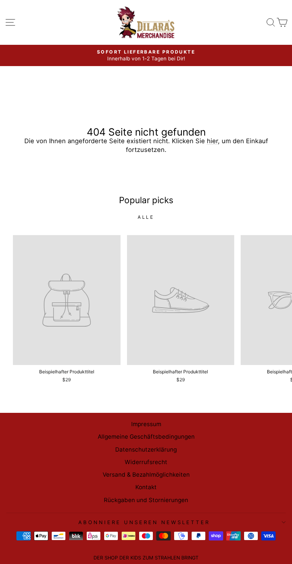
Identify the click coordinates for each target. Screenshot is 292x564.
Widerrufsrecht (146, 462)
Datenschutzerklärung (146, 449)
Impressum (146, 424)
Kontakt (146, 487)
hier (212, 141)
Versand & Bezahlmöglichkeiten (146, 474)
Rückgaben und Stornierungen (146, 500)
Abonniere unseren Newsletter (143, 522)
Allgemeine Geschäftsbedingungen (146, 436)
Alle (146, 217)
